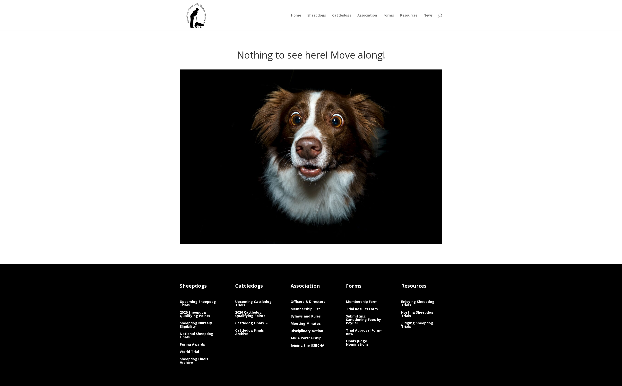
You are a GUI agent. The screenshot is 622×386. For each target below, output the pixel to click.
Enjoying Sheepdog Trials (417, 303)
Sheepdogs (316, 15)
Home (296, 15)
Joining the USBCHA (307, 346)
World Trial (189, 352)
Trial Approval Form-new (364, 332)
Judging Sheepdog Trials (417, 325)
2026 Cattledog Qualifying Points (250, 314)
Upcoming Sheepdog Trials (198, 303)
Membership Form (362, 302)
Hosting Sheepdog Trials (417, 314)
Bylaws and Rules (306, 316)
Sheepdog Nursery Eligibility (196, 325)
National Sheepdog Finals (196, 335)
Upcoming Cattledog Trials (253, 303)
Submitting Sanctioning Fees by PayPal (363, 320)
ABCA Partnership (306, 338)
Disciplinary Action (307, 331)
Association (367, 15)
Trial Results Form (362, 309)
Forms (388, 15)
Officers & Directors (308, 302)
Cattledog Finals (249, 323)
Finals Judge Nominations (357, 343)
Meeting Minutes (306, 324)
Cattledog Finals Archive (249, 332)
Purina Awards (192, 345)
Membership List (305, 309)
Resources (408, 15)
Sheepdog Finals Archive (194, 361)
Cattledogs (341, 15)
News (427, 15)
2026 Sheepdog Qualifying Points (195, 314)
